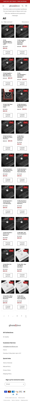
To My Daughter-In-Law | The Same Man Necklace (21, 42)
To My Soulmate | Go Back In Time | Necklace (7, 137)
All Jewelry (6, 337)
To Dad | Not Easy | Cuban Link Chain (7, 106)
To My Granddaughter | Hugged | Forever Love (7, 42)
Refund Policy (7, 366)
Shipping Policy (7, 373)
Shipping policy (24, 400)
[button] (3, 6)
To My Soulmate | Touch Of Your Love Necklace (7, 202)
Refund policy (21, 397)
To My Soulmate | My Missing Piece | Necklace (22, 106)
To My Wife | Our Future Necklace (21, 233)
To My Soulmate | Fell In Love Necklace (7, 234)
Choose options (7, 52)
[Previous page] (4, 316)
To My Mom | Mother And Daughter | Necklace (20, 138)
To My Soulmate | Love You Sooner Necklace (21, 202)
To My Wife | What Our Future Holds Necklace (7, 297)
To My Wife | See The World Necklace (21, 266)
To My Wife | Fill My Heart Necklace (7, 266)
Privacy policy (7, 400)
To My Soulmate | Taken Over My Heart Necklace (21, 170)
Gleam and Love (13, 397)
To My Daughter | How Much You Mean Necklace (7, 74)
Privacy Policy (7, 370)
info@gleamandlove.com (10, 346)
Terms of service (15, 400)
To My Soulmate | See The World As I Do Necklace (7, 170)
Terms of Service (7, 362)
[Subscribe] (23, 384)
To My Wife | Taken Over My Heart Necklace (21, 297)
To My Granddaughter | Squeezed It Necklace (21, 75)
